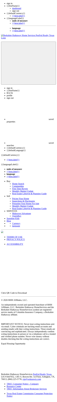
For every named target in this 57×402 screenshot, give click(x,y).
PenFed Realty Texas (42, 374)
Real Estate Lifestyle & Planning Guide (29, 193)
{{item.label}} (18, 16)
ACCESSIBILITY (15, 244)
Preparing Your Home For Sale (25, 203)
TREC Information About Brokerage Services (27, 389)
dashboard (16, 8)
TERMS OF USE (14, 237)
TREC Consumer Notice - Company (23, 384)
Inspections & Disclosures (23, 201)
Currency (16, 223)
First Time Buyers (20, 188)
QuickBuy (16, 216)
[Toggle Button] (28, 63)
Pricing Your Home (20, 198)
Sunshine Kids (13, 218)
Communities (18, 186)
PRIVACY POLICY (16, 239)
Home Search (18, 184)
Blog (9, 221)
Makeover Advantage (21, 213)
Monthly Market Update (22, 191)
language (16, 226)
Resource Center (14, 386)
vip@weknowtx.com (32, 379)
